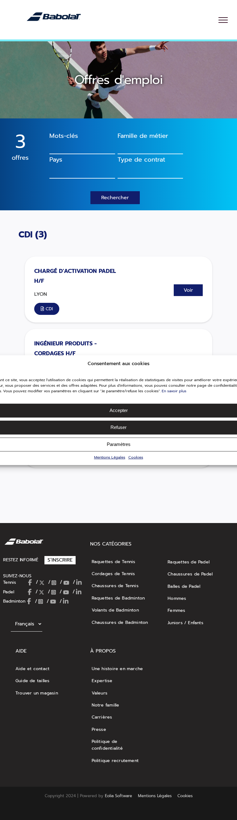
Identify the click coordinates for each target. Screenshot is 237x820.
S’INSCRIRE (60, 560)
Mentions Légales (109, 457)
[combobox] (150, 147)
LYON (40, 294)
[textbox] (79, 170)
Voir (188, 290)
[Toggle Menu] (223, 20)
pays (55, 159)
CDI (27, 234)
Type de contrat (141, 159)
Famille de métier (143, 135)
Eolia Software (118, 796)
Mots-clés (63, 135)
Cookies (135, 457)
